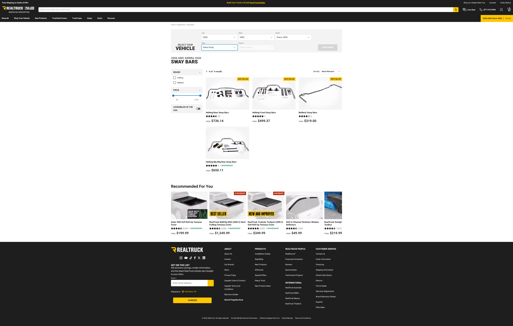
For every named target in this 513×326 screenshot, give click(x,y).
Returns (319, 280)
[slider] (173, 96)
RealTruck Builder (257, 3)
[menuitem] (5, 18)
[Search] (455, 9)
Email (173, 278)
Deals (99, 18)
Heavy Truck (260, 280)
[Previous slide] (173, 213)
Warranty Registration (325, 291)
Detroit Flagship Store (233, 300)
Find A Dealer (321, 286)
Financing (320, 264)
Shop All (5, 18)
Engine (241, 43)
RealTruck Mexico (292, 298)
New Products (41, 18)
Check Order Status (324, 275)
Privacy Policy (230, 275)
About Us (228, 254)
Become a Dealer (231, 294)
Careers (227, 259)
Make (240, 33)
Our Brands (229, 264)
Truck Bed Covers (59, 18)
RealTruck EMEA (292, 293)
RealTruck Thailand (293, 304)
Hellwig (180, 78)
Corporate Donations (294, 259)
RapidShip (259, 259)
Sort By (316, 71)
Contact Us (320, 254)
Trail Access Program (294, 275)
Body (203, 43)
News (226, 270)
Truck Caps (77, 18)
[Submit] (211, 283)
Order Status (505, 3)
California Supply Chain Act (269, 318)
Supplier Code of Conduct (234, 280)
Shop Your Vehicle (22, 18)
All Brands (259, 270)
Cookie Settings (287, 318)
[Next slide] (339, 213)
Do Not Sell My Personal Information (244, 318)
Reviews (288, 264)
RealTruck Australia (293, 288)
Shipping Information (324, 270)
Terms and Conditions (303, 318)
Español (319, 302)
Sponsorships (291, 270)
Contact (492, 3)
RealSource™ (290, 254)
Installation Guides (262, 254)
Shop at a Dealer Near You (474, 3)
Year (203, 33)
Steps (89, 18)
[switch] (186, 109)
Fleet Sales (320, 307)
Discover (111, 18)
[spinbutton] (177, 99)
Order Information (323, 259)
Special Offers (260, 275)
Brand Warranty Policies (326, 297)
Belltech (180, 83)
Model (277, 33)
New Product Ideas (263, 286)
